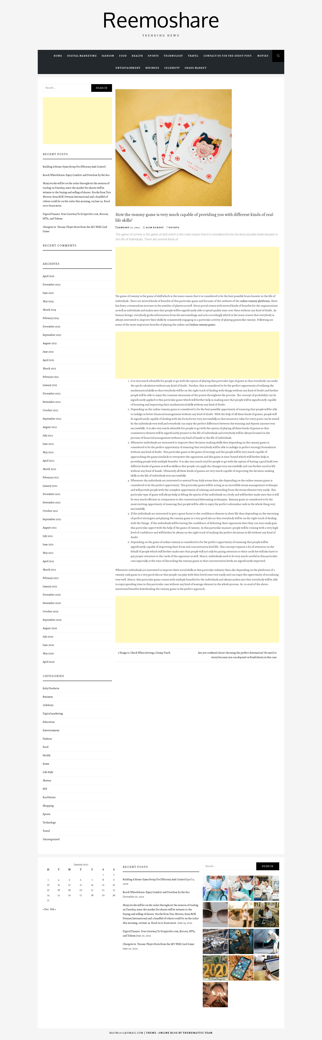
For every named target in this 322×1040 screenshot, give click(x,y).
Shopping (48, 806)
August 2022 (50, 427)
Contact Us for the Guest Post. (228, 55)
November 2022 (52, 402)
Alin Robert (155, 227)
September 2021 (52, 519)
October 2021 (50, 511)
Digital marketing (82, 55)
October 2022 (50, 410)
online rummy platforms (255, 301)
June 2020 (48, 645)
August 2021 (50, 528)
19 (69, 890)
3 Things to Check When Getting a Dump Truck (144, 653)
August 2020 (50, 628)
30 (114, 895)
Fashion (108, 55)
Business (152, 68)
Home (58, 55)
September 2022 (52, 419)
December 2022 (52, 393)
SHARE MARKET (196, 68)
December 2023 (51, 326)
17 (48, 890)
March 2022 (49, 469)
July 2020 (48, 637)
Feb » (53, 909)
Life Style (48, 772)
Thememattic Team (198, 1032)
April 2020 (49, 662)
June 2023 (48, 352)
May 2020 (48, 653)
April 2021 (48, 561)
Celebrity (172, 68)
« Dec (46, 909)
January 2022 (50, 486)
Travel (193, 55)
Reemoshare (161, 19)
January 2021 (50, 586)
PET (45, 789)
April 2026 (48, 276)
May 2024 (48, 301)
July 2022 (48, 435)
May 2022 (48, 452)
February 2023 (51, 377)
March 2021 (49, 570)
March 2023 (49, 368)
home (46, 764)
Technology (173, 55)
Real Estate (49, 797)
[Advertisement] (197, 270)
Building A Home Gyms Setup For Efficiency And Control (74, 167)
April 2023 (48, 360)
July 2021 (48, 536)
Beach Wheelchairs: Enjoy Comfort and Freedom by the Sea (76, 175)
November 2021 (51, 502)
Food (123, 55)
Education (49, 722)
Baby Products (51, 688)
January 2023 (50, 385)
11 (59, 885)
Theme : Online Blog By (164, 1032)
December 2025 (51, 284)
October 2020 (50, 611)
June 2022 (48, 444)
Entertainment (128, 68)
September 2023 (52, 335)
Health (137, 55)
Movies (263, 55)
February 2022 (51, 477)
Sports (153, 55)
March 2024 (49, 310)
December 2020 (52, 595)
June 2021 (48, 544)
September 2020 (52, 620)
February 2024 (51, 318)
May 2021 (48, 553)
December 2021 (51, 494)
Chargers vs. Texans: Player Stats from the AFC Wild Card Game (158, 944)
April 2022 (48, 461)
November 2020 (52, 603)
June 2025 (48, 293)
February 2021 (51, 578)
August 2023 (50, 343)
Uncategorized (51, 839)
